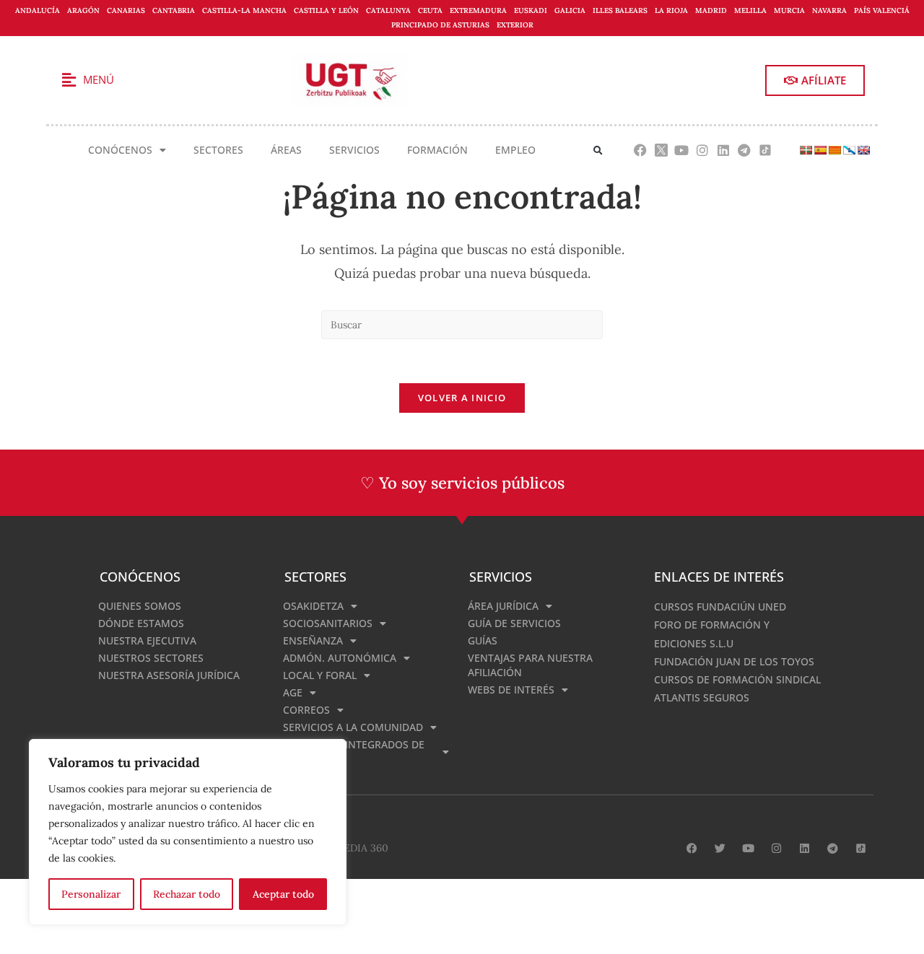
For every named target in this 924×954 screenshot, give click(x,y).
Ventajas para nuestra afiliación (530, 665)
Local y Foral (320, 675)
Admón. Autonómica (339, 658)
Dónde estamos (141, 623)
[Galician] (848, 150)
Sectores (218, 150)
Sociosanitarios (327, 623)
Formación (437, 150)
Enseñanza (313, 640)
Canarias (126, 10)
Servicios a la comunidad (353, 727)
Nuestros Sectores (151, 658)
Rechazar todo (186, 894)
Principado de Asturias (440, 25)
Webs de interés (511, 689)
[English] (863, 150)
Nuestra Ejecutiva (147, 640)
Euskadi (530, 10)
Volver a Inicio (462, 397)
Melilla (750, 10)
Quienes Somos (139, 606)
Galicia (569, 10)
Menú (98, 79)
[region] (187, 832)
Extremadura (478, 10)
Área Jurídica (503, 606)
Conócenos (120, 150)
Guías (482, 640)
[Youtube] (681, 150)
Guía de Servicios (514, 623)
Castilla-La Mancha (244, 10)
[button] (598, 150)
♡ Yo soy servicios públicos (462, 483)
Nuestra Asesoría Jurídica (169, 675)
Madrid (711, 10)
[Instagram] (702, 150)
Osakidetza (313, 606)
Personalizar (91, 894)
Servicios (354, 150)
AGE (292, 692)
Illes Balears (620, 10)
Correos (306, 710)
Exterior (515, 25)
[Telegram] (743, 150)
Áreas (286, 150)
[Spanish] (820, 150)
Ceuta (430, 10)
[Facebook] (639, 150)
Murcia (789, 10)
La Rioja (671, 10)
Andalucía (37, 10)
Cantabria (173, 10)
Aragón (83, 10)
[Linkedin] (723, 150)
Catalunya (388, 10)
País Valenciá (882, 10)
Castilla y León (326, 10)
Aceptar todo (283, 894)
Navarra (829, 10)
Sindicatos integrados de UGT (353, 752)
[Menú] (69, 80)
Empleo (515, 150)
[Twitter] (720, 848)
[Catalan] (834, 150)
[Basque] (805, 150)
